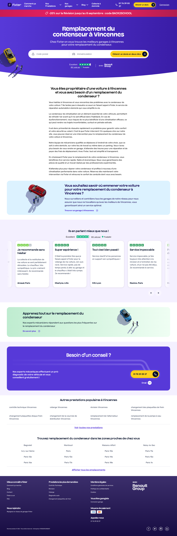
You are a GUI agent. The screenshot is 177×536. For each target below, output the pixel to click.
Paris (68, 451)
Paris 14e (109, 457)
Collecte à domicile (96, 5)
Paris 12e (28, 457)
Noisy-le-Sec (149, 445)
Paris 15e (149, 457)
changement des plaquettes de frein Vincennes (147, 408)
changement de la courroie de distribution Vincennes (63, 417)
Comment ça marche (30, 5)
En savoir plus (29, 331)
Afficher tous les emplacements (88, 470)
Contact (9, 492)
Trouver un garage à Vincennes (79, 210)
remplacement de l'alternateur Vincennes (104, 417)
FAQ (8, 499)
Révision (52, 489)
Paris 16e (28, 462)
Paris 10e (109, 451)
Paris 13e (68, 457)
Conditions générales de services (102, 485)
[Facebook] (149, 528)
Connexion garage (97, 502)
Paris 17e (68, 462)
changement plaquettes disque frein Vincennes (25, 417)
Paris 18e (109, 462)
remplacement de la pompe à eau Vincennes (146, 417)
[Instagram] (161, 528)
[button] (53, 4)
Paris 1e (149, 462)
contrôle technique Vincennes (22, 407)
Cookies (93, 492)
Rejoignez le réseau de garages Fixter (19, 511)
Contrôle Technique (55, 485)
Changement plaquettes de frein (60, 499)
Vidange (51, 492)
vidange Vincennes (58, 407)
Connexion (164, 5)
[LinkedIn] (167, 528)
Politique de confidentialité (100, 489)
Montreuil (68, 445)
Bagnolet (28, 445)
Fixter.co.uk (11, 495)
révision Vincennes (99, 407)
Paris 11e (149, 451)
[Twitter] (155, 528)
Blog (8, 489)
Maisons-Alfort (108, 445)
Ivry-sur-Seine (27, 451)
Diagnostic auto (54, 495)
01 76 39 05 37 (124, 4)
